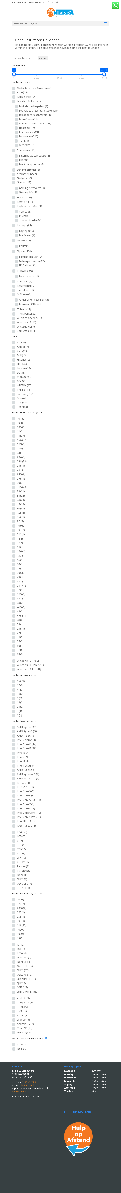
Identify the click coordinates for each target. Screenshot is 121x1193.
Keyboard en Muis (30, 206)
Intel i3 (23, 752)
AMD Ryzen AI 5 (28, 774)
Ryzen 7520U (26, 825)
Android (23, 998)
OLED (22, 879)
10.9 (21, 525)
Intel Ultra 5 (26, 821)
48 (20, 620)
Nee (22, 1048)
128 (21, 904)
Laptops (24, 225)
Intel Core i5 (26, 748)
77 (20, 633)
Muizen (25, 216)
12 (20, 702)
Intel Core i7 (26, 808)
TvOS (22, 1011)
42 (20, 611)
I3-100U (23, 783)
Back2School (26, 96)
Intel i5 (23, 757)
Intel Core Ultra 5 (29, 812)
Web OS (23, 1019)
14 (21, 435)
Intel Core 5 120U (29, 800)
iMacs (24, 160)
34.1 (21, 581)
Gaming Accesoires (32, 188)
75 (21, 628)
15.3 (21, 555)
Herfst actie (25, 197)
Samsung (25, 394)
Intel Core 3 (25, 791)
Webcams (27, 145)
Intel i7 (23, 761)
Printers (25, 270)
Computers (26, 150)
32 (21, 491)
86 (20, 645)
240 (21, 912)
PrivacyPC (24, 281)
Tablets (24, 309)
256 (21, 916)
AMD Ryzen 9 (26, 770)
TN (21, 849)
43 (21, 500)
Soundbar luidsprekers (35, 123)
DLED (22, 949)
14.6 (21, 551)
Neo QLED (25, 966)
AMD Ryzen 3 (26, 727)
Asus (22, 351)
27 (21, 478)
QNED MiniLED (27, 992)
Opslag (24, 251)
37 (20, 590)
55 (21, 513)
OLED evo (24, 974)
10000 (22, 929)
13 (20, 547)
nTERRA (24, 385)
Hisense (23, 359)
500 (21, 921)
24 (21, 465)
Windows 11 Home (30, 665)
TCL (22, 402)
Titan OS (24, 1028)
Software (24, 294)
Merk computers (31, 164)
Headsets (27, 127)
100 (21, 530)
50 (21, 508)
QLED (23, 983)
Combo (25, 211)
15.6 (22, 440)
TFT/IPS (23, 888)
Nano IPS (24, 875)
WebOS (24, 1032)
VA (21, 853)
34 (21, 495)
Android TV (25, 1024)
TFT (21, 845)
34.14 (22, 585)
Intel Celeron (26, 740)
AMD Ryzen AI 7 (28, 778)
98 (20, 654)
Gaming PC (28, 192)
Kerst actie (25, 202)
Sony (21, 398)
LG (21, 372)
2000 (21, 908)
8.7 (20, 521)
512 (21, 925)
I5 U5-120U (25, 787)
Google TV (25, 1002)
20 (20, 564)
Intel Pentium (26, 765)
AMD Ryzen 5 (27, 731)
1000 (22, 899)
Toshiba (23, 406)
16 (20, 560)
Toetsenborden (30, 220)
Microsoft (24, 377)
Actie (22, 92)
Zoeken (43, 58)
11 (20, 431)
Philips (23, 389)
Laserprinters (29, 276)
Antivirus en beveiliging (34, 299)
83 (20, 637)
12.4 (21, 538)
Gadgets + (24, 178)
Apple (23, 346)
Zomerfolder (26, 331)
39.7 (21, 598)
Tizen (23, 1007)
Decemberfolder (28, 169)
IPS (22, 832)
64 (20, 694)
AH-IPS (23, 862)
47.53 (22, 615)
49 (21, 504)
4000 (21, 934)
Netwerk (24, 240)
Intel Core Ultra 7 (29, 817)
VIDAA (23, 1015)
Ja (20, 944)
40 (20, 603)
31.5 (22, 487)
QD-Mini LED (26, 979)
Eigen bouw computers (35, 155)
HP (22, 364)
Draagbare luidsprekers (35, 115)
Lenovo (24, 368)
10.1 (21, 418)
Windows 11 (26, 322)
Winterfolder (26, 326)
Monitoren (28, 136)
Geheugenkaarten (32, 261)
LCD (21, 836)
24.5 (21, 474)
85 (20, 641)
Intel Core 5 (25, 795)
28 (20, 483)
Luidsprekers (29, 132)
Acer (21, 342)
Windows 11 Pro (29, 669)
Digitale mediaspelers (33, 106)
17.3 (21, 444)
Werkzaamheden (29, 318)
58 (20, 624)
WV (21, 858)
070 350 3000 (20, 2)
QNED (22, 987)
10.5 (21, 427)
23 (20, 452)
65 (21, 517)
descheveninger (28, 174)
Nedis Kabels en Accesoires (34, 88)
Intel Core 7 (25, 804)
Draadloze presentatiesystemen (39, 110)
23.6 (21, 457)
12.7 (21, 543)
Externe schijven (31, 257)
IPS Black (24, 870)
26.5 (21, 573)
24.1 (21, 470)
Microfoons (28, 119)
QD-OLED (24, 883)
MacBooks (27, 235)
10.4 (21, 423)
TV (24, 140)
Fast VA (23, 866)
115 (21, 534)
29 (20, 577)
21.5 (21, 448)
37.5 (21, 594)
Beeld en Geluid (29, 101)
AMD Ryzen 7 (27, 735)
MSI (21, 381)
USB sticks (27, 265)
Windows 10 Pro (28, 660)
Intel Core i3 (26, 744)
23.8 (22, 461)
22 (20, 568)
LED (21, 840)
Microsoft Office (30, 304)
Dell (21, 355)
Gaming (24, 182)
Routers (25, 246)
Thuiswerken (26, 313)
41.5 (21, 607)
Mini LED (24, 957)
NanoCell (24, 961)
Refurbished (26, 285)
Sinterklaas (25, 290)
